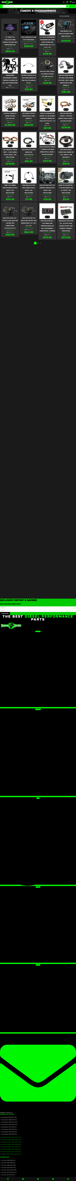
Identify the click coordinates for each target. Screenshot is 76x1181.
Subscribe (4, 613)
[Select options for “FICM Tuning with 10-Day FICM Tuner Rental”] (27, 33)
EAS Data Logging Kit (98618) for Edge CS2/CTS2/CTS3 (10, 116)
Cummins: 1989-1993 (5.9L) (8, 1160)
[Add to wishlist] (11, 33)
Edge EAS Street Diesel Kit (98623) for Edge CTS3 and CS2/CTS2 (47, 74)
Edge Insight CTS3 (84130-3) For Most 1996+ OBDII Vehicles (65, 34)
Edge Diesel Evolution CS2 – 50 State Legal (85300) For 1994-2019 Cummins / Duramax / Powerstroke (66, 226)
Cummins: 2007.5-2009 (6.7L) (8, 1172)
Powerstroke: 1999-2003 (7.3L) (9, 1119)
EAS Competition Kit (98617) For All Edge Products (28, 116)
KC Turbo (10, 46)
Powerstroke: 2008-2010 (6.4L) (9, 1124)
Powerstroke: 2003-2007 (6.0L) (9, 1122)
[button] (64, 27)
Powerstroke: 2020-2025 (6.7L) (9, 1134)
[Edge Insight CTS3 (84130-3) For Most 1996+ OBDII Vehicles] (66, 24)
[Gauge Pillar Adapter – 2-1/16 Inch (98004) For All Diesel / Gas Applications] (66, 175)
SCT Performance (47, 49)
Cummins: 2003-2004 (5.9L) (8, 1167)
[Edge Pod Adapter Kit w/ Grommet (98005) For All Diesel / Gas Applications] (47, 175)
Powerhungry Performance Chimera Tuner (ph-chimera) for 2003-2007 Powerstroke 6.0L (10, 80)
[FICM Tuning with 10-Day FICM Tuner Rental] (29, 27)
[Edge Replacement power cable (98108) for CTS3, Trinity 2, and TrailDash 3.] (66, 140)
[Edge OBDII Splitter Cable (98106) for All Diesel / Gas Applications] (29, 175)
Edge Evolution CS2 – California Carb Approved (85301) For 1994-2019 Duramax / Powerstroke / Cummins (47, 226)
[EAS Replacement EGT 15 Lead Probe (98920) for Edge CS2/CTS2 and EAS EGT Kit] (29, 65)
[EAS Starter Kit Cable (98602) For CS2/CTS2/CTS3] (29, 140)
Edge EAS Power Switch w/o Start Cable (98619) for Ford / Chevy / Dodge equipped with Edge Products (66, 80)
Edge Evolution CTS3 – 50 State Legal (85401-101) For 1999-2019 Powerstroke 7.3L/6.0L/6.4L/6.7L (10, 223)
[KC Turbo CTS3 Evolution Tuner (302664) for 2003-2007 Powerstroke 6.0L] (10, 27)
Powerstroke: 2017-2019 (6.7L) (9, 1129)
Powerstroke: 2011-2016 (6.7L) (9, 1127)
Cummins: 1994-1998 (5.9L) (8, 1162)
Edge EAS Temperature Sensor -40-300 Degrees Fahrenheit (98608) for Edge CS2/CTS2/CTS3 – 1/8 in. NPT (47, 118)
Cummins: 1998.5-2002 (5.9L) (8, 1165)
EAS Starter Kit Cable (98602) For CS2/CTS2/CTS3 (29, 152)
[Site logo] (7, 2)
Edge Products (66, 38)
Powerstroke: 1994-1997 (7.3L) (9, 1117)
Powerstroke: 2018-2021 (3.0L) (9, 1131)
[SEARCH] (67, 6)
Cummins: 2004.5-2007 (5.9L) (8, 1170)
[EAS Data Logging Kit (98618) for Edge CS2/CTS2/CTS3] (10, 104)
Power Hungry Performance (28, 41)
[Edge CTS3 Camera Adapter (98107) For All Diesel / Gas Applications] (10, 175)
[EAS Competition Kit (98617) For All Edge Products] (29, 104)
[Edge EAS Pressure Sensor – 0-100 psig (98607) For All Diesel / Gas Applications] (66, 104)
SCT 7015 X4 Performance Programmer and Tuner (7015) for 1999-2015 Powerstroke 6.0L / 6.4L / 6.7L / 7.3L (47, 42)
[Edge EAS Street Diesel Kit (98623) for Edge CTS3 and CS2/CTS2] (47, 64)
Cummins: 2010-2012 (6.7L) (8, 1174)
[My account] (63, 2)
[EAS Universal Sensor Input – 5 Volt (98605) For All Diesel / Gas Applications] (10, 140)
